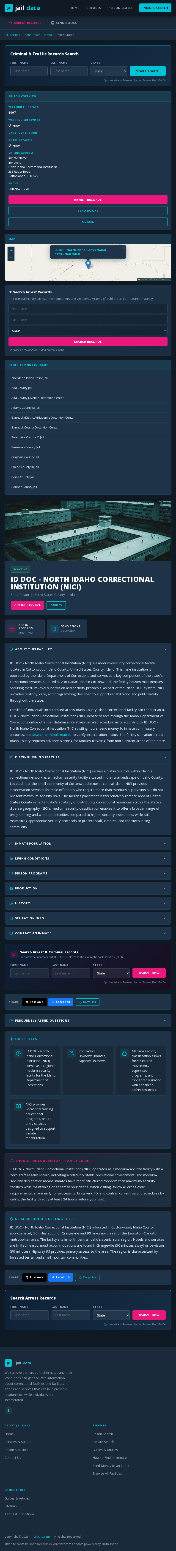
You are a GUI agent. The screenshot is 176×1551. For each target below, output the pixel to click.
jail (23, 7)
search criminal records (52, 734)
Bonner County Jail (24, 487)
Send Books (66, 23)
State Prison (32, 35)
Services (94, 8)
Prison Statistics (16, 1450)
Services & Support (19, 1442)
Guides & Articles (105, 1450)
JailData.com (41, 1536)
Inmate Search (155, 8)
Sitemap (11, 1506)
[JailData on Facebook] (8, 1410)
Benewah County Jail (25, 447)
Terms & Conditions (19, 1514)
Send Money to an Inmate (112, 1465)
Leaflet (144, 279)
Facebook (63, 1002)
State (95, 62)
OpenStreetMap (161, 279)
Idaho (48, 35)
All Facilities (12, 35)
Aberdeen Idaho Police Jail (29, 378)
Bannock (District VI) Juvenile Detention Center (43, 417)
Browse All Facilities (107, 1473)
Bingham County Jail (25, 457)
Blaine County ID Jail (25, 467)
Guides (56, 605)
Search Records (88, 342)
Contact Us (13, 1457)
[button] (88, 264)
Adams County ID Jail (25, 408)
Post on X (36, 1002)
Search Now (149, 973)
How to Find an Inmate (110, 1457)
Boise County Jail (22, 477)
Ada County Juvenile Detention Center (37, 398)
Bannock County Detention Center (35, 427)
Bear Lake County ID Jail (27, 437)
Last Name (58, 62)
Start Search (148, 71)
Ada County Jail (21, 388)
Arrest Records (28, 23)
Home (74, 8)
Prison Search (121, 8)
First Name (19, 62)
